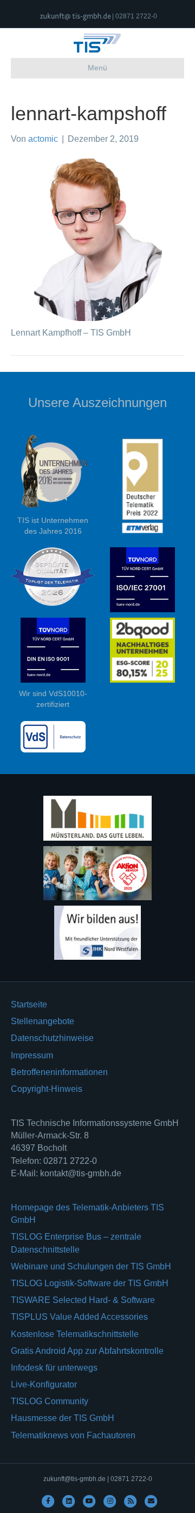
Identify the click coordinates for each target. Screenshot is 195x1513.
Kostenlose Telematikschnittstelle (75, 1334)
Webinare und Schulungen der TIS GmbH (91, 1266)
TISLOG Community (49, 1401)
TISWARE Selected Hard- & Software (83, 1300)
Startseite (29, 1004)
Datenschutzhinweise (52, 1038)
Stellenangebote (42, 1021)
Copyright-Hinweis (46, 1088)
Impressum (32, 1055)
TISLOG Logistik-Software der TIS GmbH (89, 1283)
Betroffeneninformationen (59, 1072)
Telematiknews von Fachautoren (73, 1435)
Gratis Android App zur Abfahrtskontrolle (87, 1350)
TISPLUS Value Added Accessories (79, 1316)
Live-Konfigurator (44, 1384)
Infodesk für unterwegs (54, 1367)
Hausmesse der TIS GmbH (62, 1418)
